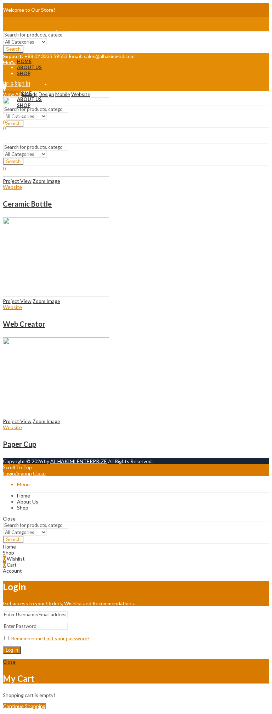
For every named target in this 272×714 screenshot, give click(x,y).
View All (12, 94)
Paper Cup (19, 444)
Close (39, 473)
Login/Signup (17, 473)
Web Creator (24, 324)
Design (46, 94)
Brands (30, 94)
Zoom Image (46, 181)
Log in (12, 650)
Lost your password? (67, 638)
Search (13, 49)
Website (80, 94)
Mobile (62, 94)
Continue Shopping (24, 706)
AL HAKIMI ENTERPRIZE (78, 461)
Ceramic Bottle (27, 203)
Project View (17, 181)
